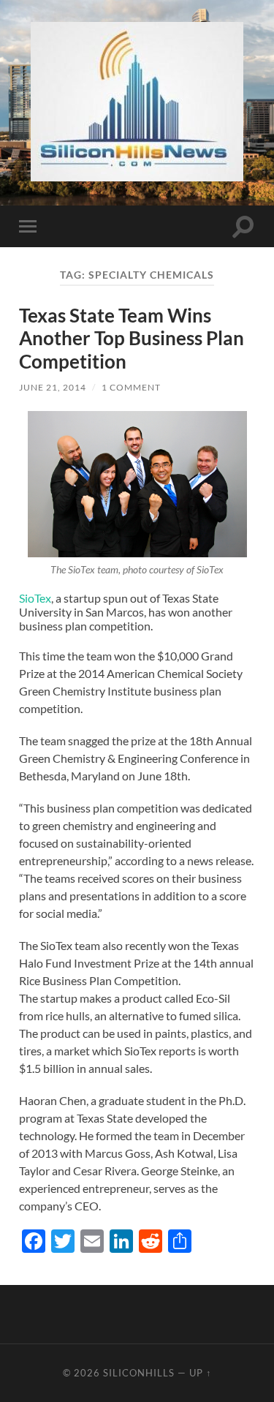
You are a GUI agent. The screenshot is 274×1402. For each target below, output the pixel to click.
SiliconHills (139, 1373)
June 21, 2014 (52, 387)
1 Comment (131, 387)
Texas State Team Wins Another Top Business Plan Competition (131, 338)
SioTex (35, 598)
